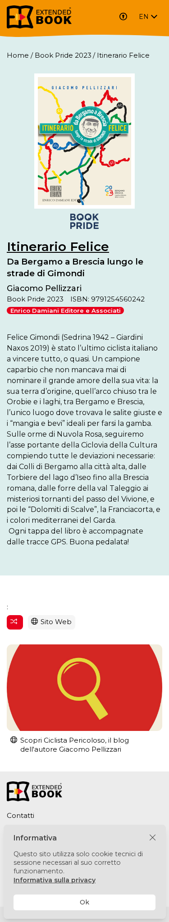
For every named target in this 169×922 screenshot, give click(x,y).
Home (18, 55)
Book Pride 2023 (63, 55)
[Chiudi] (152, 838)
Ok (84, 902)
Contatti (20, 815)
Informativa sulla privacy (55, 880)
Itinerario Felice (58, 246)
